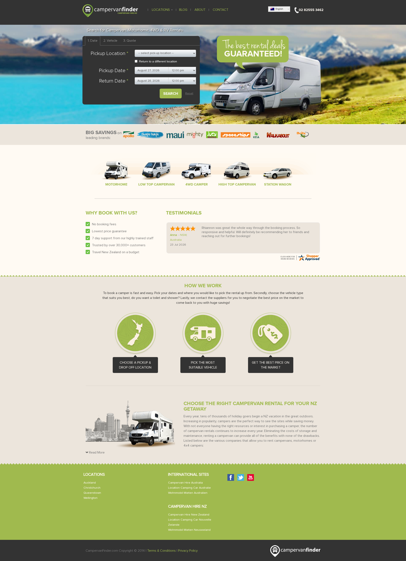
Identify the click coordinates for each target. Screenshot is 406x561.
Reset (189, 93)
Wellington (90, 497)
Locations (161, 9)
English (278, 9)
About (200, 9)
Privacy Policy (188, 550)
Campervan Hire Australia (185, 482)
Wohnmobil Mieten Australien (187, 492)
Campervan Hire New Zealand (188, 514)
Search (170, 93)
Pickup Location (109, 53)
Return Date (113, 81)
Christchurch (92, 487)
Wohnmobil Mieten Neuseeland (189, 529)
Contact (220, 9)
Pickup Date (113, 70)
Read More (97, 452)
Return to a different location (158, 61)
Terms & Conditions (161, 550)
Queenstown (92, 492)
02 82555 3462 (311, 10)
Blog (183, 9)
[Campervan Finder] (110, 10)
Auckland (90, 482)
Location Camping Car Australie (189, 487)
